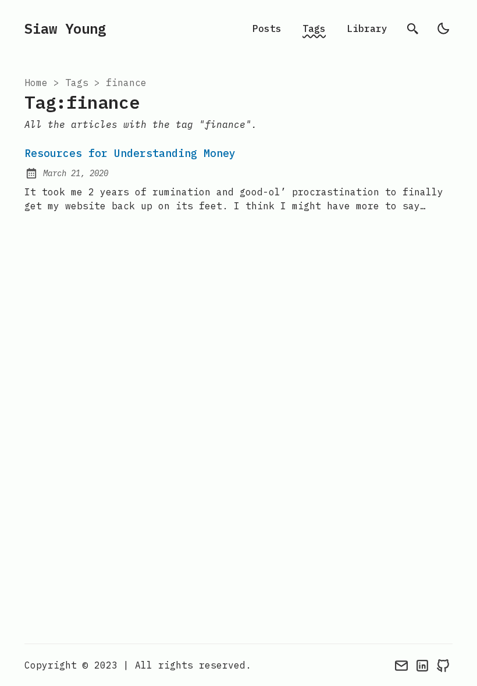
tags (76, 82)
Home (36, 82)
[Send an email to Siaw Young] (401, 665)
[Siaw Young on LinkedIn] (422, 665)
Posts (267, 28)
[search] (413, 28)
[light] (443, 28)
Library (367, 28)
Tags (314, 28)
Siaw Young (65, 28)
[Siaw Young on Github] (443, 665)
